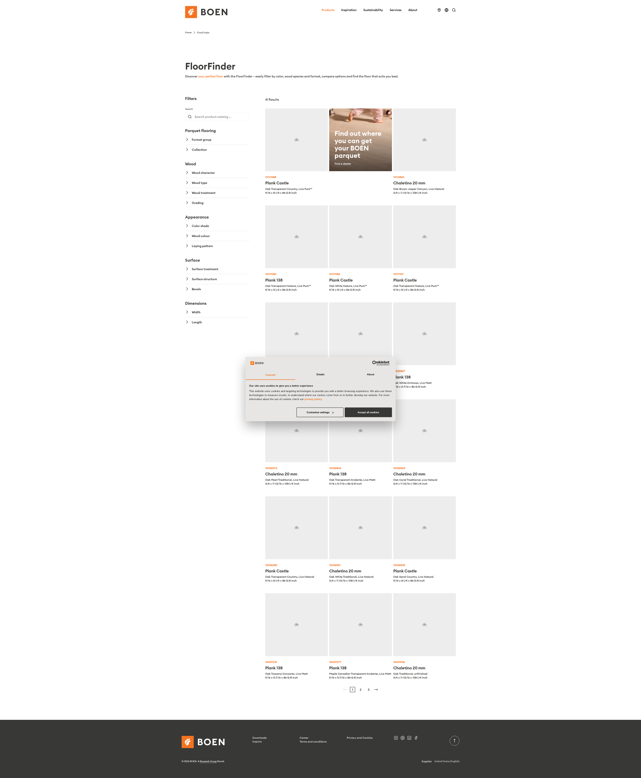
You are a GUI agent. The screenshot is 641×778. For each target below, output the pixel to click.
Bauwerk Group (208, 761)
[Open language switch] (447, 10)
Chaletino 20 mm (409, 182)
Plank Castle (277, 182)
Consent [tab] (270, 374)
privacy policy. (313, 399)
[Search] (454, 10)
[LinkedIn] (410, 739)
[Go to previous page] (345, 689)
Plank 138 (274, 280)
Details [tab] (320, 374)
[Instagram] (397, 739)
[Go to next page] (376, 689)
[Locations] (439, 10)
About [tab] (370, 374)
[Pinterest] (404, 739)
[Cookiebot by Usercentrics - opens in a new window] (377, 363)
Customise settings (318, 412)
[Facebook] (417, 739)
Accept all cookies (368, 412)
